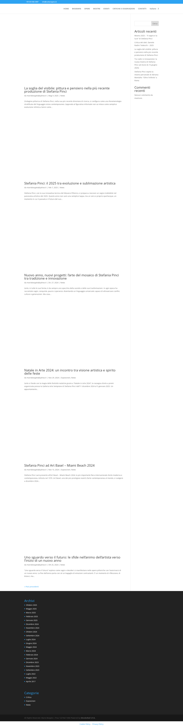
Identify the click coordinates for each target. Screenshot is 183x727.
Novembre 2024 (32, 628)
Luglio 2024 (30, 639)
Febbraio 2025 (32, 616)
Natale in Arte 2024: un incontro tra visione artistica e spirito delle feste (70, 372)
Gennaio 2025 (31, 620)
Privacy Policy (97, 724)
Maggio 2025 (31, 609)
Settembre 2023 (32, 670)
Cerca (155, 23)
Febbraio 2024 (32, 655)
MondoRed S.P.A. (88, 718)
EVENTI (106, 9)
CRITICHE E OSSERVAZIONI (124, 9)
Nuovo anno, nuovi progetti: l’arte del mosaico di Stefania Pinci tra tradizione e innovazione (71, 277)
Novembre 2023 (32, 666)
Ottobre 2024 (31, 632)
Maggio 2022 (31, 678)
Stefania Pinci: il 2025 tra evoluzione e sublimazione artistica (69, 183)
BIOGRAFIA (76, 9)
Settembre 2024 (32, 635)
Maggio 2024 (31, 647)
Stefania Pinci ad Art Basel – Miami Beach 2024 (59, 465)
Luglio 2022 (30, 674)
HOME (66, 9)
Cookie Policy (85, 724)
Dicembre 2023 (32, 662)
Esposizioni (65, 377)
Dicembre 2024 (32, 624)
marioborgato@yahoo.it (36, 95)
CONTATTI (142, 9)
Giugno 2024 (31, 643)
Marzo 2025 (31, 612)
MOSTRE (96, 9)
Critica (28, 697)
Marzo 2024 (31, 651)
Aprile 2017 (30, 681)
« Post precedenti (31, 586)
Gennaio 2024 (31, 658)
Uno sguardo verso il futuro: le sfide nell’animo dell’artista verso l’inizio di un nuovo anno (72, 559)
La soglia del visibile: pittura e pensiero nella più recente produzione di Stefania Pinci (67, 90)
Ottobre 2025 (31, 605)
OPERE (87, 9)
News (62, 95)
